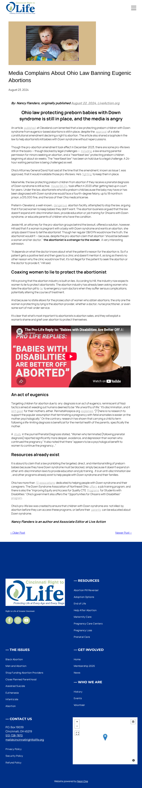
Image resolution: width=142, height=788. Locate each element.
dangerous (60, 205)
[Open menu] (133, 8)
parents (96, 510)
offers (93, 486)
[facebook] (9, 621)
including (86, 151)
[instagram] (18, 621)
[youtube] (26, 621)
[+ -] (105, 740)
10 (37, 483)
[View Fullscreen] (77, 733)
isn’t (13, 411)
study (17, 434)
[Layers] (133, 721)
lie (41, 288)
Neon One (82, 781)
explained (87, 411)
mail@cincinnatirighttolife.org (25, 739)
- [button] (77, 726)
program (16, 498)
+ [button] (77, 721)
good (20, 411)
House (55, 186)
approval (101, 131)
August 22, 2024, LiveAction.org (95, 103)
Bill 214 (64, 186)
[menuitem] (105, 590)
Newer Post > (123, 533)
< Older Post (17, 533)
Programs (93, 490)
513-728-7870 (14, 735)
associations (47, 483)
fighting (87, 174)
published (30, 128)
